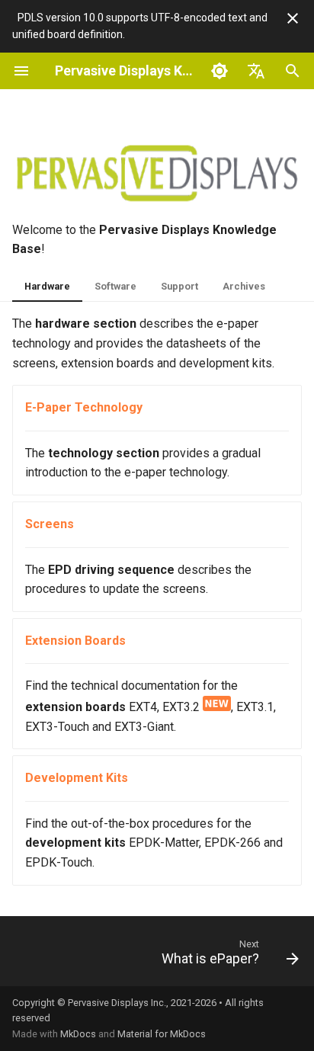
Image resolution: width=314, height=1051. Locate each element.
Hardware (47, 286)
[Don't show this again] (293, 18)
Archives (244, 286)
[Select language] (256, 71)
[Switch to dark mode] (219, 71)
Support (179, 286)
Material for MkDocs (161, 1034)
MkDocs (78, 1034)
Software (115, 286)
